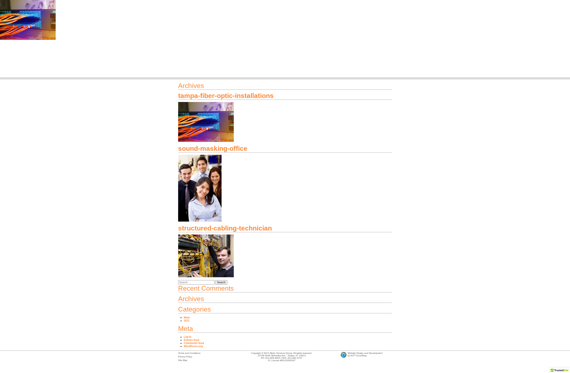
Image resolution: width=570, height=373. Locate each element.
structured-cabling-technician (225, 228)
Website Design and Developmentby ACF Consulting (365, 354)
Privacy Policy (185, 356)
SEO (186, 320)
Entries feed (191, 340)
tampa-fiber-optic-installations (226, 95)
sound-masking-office (212, 148)
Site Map (182, 360)
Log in (187, 336)
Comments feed (194, 343)
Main (187, 317)
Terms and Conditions (189, 353)
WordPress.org (193, 346)
